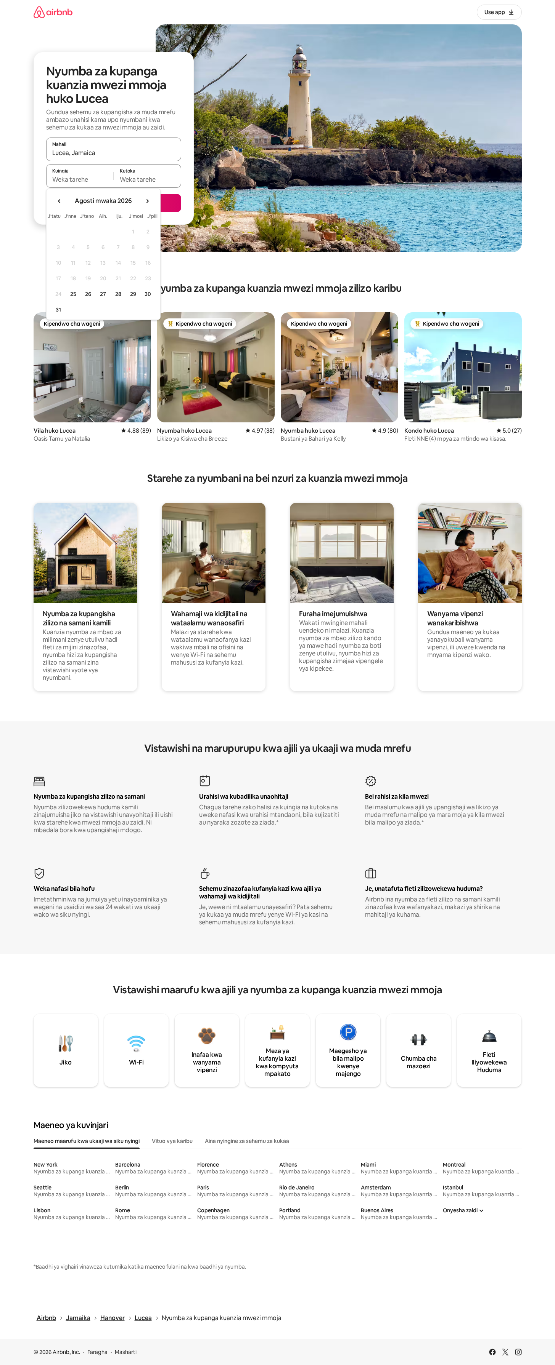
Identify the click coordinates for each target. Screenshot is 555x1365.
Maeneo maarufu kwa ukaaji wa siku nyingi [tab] (87, 1141)
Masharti (126, 1352)
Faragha (97, 1352)
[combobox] (113, 152)
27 (103, 294)
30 (148, 294)
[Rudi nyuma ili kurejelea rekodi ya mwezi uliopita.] (59, 201)
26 (88, 294)
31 (58, 309)
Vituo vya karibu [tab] (172, 1141)
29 (133, 294)
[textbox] (80, 179)
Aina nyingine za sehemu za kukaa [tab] (247, 1141)
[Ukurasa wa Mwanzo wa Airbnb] (53, 12)
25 (73, 294)
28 (118, 294)
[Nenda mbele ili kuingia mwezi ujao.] (147, 201)
